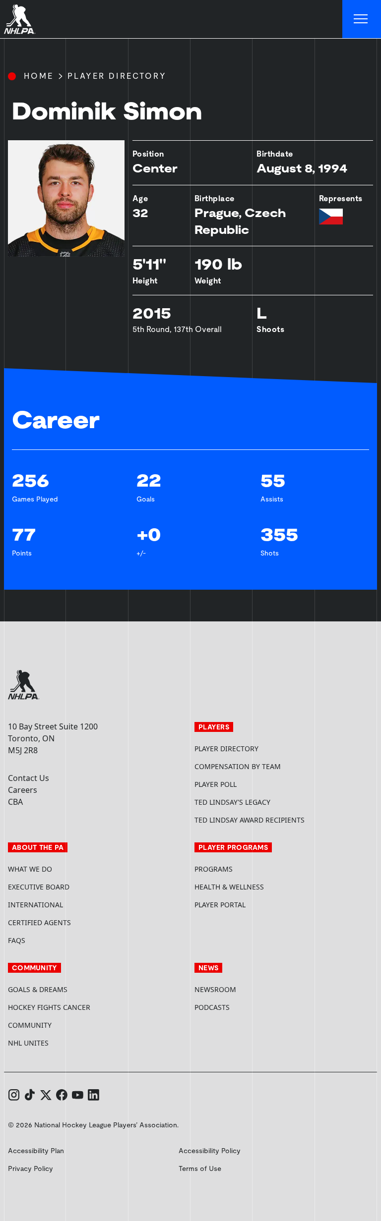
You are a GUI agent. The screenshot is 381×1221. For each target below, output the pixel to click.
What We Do (30, 869)
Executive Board (38, 886)
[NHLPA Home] (20, 19)
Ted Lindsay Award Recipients (249, 820)
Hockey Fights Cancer (49, 1007)
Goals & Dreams (37, 989)
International (35, 904)
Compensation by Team (237, 766)
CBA (15, 801)
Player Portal (257, 904)
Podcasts (212, 1007)
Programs (213, 869)
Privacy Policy (30, 1168)
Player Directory (117, 76)
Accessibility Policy (210, 1151)
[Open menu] (362, 19)
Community (30, 1025)
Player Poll (215, 784)
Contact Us (28, 778)
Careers (22, 789)
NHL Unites (66, 1043)
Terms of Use (200, 1168)
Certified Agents (39, 922)
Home (39, 76)
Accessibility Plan (36, 1151)
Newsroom (215, 989)
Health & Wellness (229, 886)
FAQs (16, 940)
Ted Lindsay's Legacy (232, 802)
